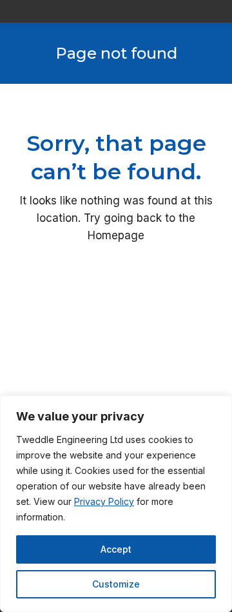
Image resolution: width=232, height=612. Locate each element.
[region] (116, 503)
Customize (116, 583)
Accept (116, 549)
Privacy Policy (104, 501)
